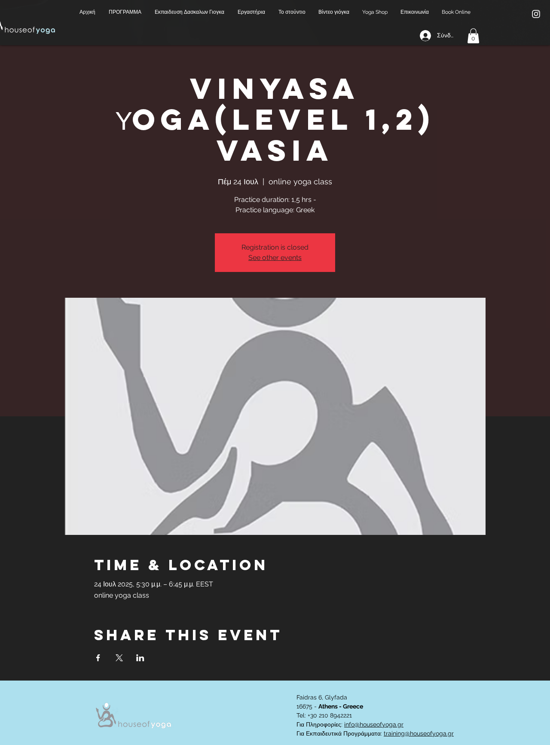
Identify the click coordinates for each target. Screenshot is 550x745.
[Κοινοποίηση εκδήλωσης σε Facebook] (98, 657)
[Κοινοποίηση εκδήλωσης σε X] (119, 657)
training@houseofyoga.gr (419, 733)
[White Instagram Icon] (536, 14)
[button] (125, 12)
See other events (275, 257)
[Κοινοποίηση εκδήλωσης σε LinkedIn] (140, 657)
